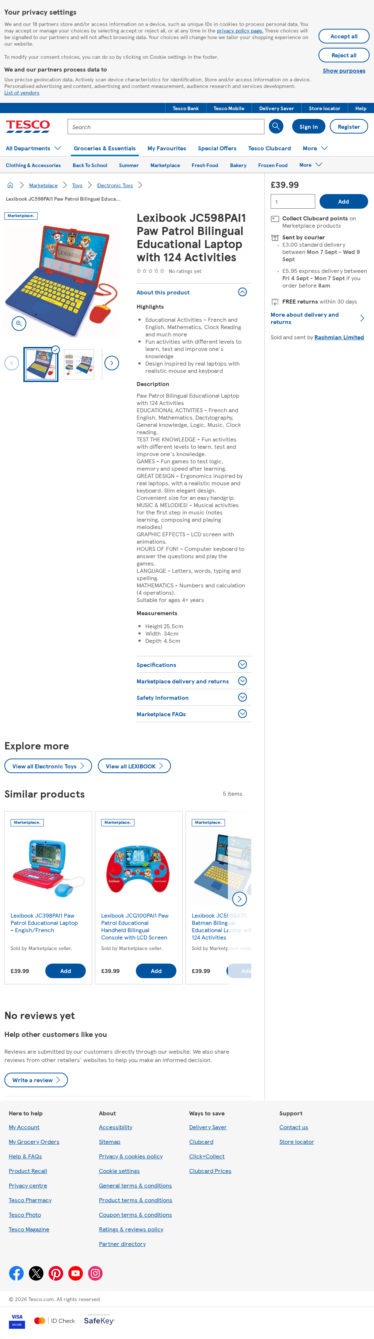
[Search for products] (276, 126)
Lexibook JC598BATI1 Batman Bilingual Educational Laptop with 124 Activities (223, 926)
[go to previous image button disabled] (11, 363)
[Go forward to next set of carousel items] (239, 899)
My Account (24, 1127)
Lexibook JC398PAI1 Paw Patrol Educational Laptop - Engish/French (44, 922)
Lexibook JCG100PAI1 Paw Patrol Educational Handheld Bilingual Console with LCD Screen (135, 926)
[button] (185, 108)
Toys (77, 185)
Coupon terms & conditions (135, 1214)
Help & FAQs (25, 1156)
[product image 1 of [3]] (61, 281)
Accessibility (115, 1127)
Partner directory (122, 1243)
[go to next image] (111, 363)
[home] (10, 185)
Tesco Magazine (29, 1229)
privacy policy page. (240, 30)
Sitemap (110, 1141)
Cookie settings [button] (119, 1170)
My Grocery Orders (34, 1141)
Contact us (293, 1127)
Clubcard (201, 1141)
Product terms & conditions (135, 1200)
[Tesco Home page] (28, 126)
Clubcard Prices (210, 1170)
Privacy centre (28, 1185)
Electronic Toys (115, 185)
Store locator (296, 1141)
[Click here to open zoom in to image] (19, 323)
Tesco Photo (25, 1214)
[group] (48, 899)
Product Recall (28, 1170)
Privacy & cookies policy (131, 1156)
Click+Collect (207, 1156)
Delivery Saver (208, 1127)
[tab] (40, 364)
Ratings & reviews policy (131, 1229)
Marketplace (43, 185)
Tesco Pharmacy (30, 1200)
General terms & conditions (135, 1185)
